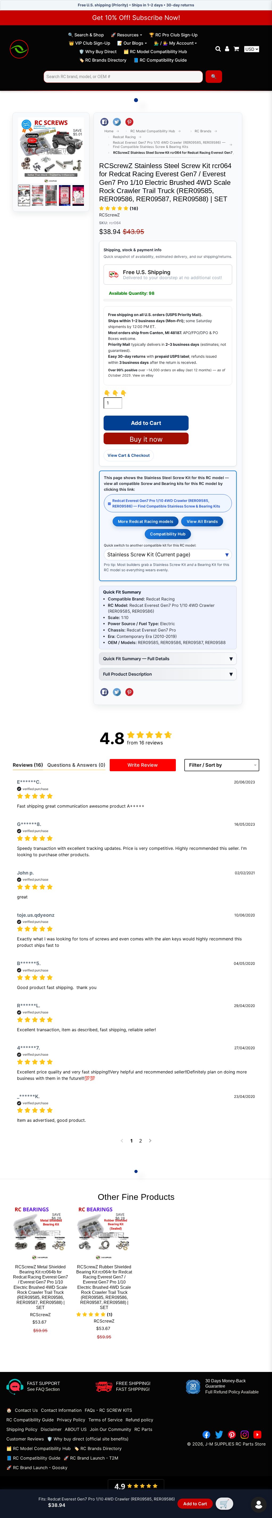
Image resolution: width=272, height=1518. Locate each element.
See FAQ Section (43, 1389)
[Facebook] (206, 1435)
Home (108, 131)
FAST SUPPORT (43, 1383)
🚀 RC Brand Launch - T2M (90, 1458)
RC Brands (203, 131)
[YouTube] (257, 1435)
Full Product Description (127, 674)
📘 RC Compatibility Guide (160, 60)
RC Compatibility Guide (30, 1419)
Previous (25, 195)
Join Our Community (110, 1429)
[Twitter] (219, 1435)
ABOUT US (76, 1429)
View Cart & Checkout (129, 455)
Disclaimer (51, 1429)
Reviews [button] (28, 765)
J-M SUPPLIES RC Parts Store (235, 1444)
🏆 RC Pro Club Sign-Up (173, 35)
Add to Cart (195, 1503)
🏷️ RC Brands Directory (102, 60)
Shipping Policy (21, 1429)
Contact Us (26, 1410)
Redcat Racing (124, 137)
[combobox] (123, 77)
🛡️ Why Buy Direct (98, 52)
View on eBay (143, 375)
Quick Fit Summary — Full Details (136, 658)
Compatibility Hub (167, 534)
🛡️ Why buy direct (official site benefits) (88, 1439)
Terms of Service (105, 1419)
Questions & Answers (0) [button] (76, 765)
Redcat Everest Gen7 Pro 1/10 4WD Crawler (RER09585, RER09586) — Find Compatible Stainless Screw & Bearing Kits (169, 144)
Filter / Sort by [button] (205, 765)
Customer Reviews (25, 1439)
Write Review (143, 765)
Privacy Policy (71, 1419)
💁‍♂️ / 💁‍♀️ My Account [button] (174, 43)
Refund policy (139, 1419)
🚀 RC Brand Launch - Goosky (36, 1467)
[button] (118, 208)
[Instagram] (245, 1435)
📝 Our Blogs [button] (130, 43)
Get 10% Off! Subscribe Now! (136, 18)
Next (77, 195)
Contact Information (61, 1410)
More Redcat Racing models (145, 521)
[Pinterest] (232, 1435)
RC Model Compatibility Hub (152, 131)
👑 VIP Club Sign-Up (89, 43)
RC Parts (143, 1429)
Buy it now (146, 439)
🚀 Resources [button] (125, 34)
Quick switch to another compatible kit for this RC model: (150, 545)
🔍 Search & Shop (86, 35)
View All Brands (202, 521)
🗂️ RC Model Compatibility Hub (155, 52)
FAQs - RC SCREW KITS (108, 1410)
